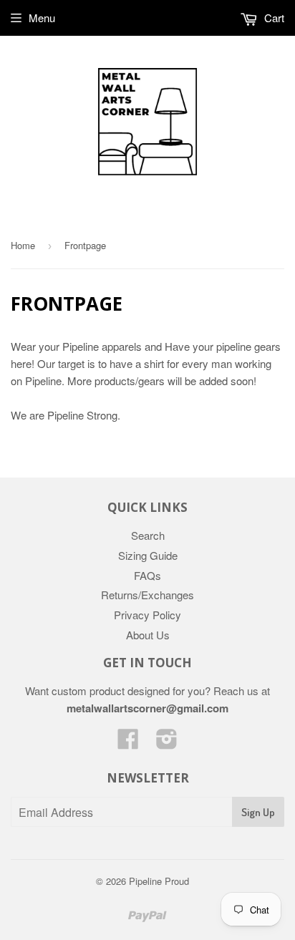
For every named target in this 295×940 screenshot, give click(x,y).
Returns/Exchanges (147, 594)
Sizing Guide (148, 555)
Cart (272, 17)
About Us (148, 634)
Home (23, 245)
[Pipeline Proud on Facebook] (128, 742)
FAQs (147, 575)
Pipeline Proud (159, 881)
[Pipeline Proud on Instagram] (167, 742)
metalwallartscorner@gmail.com (147, 708)
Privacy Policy (147, 614)
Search (148, 535)
